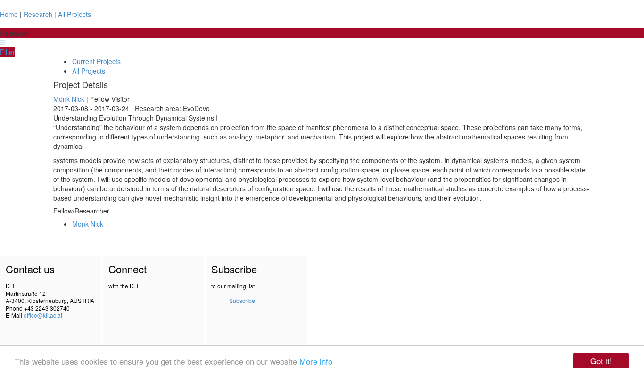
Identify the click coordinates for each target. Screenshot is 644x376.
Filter (7, 52)
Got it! (601, 361)
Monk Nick (68, 99)
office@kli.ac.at (43, 315)
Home (9, 14)
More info (315, 361)
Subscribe (242, 300)
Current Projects (96, 61)
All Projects (74, 14)
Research (38, 14)
